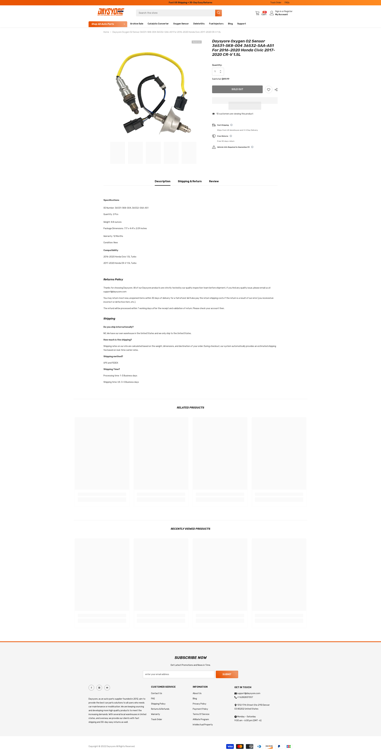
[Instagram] (99, 687)
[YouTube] (107, 687)
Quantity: (217, 65)
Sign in (278, 11)
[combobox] (175, 13)
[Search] (179, 13)
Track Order (275, 2)
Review (214, 181)
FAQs (287, 2)
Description (162, 181)
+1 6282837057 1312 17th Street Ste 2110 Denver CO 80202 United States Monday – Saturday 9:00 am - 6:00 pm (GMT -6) (252, 709)
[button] (244, 106)
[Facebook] (91, 687)
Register (288, 11)
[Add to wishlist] (268, 89)
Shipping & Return (190, 181)
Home (106, 32)
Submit (226, 674)
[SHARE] (275, 89)
